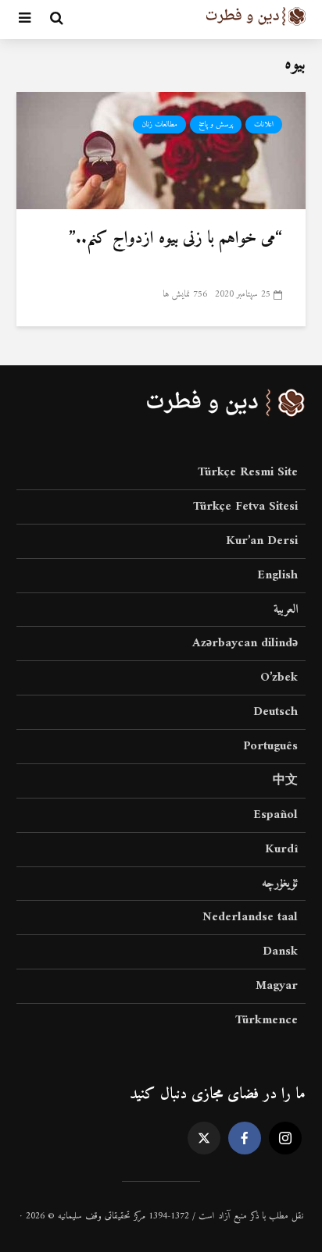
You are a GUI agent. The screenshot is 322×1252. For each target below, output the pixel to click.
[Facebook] (244, 1138)
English (277, 575)
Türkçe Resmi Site (248, 473)
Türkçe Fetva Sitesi (245, 507)
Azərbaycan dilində (245, 643)
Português (270, 746)
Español (275, 815)
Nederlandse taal (250, 917)
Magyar (277, 986)
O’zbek (279, 677)
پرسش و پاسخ (216, 124)
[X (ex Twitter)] (204, 1138)
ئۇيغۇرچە (280, 884)
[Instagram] (285, 1138)
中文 (285, 780)
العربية (286, 610)
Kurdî (281, 849)
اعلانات (264, 124)
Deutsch (275, 712)
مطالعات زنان (159, 124)
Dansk (280, 951)
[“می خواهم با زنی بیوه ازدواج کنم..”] (161, 150)
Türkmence (266, 1020)
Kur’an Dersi (262, 541)
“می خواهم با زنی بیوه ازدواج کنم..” (175, 239)
